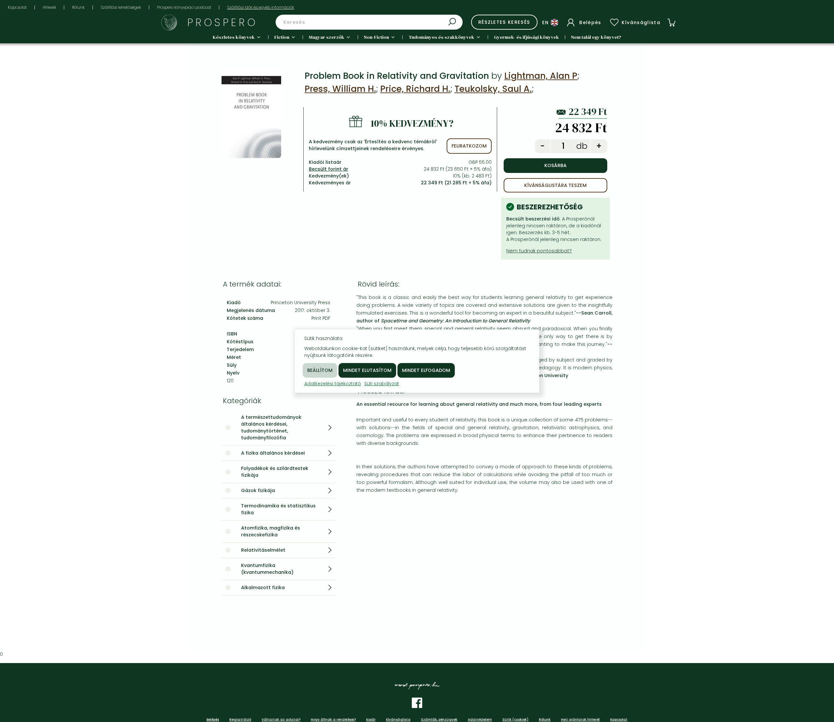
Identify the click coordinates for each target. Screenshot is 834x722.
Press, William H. (340, 89)
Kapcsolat (17, 7)
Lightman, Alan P (540, 76)
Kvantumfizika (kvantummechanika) (267, 568)
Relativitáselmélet (263, 550)
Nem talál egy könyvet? (596, 37)
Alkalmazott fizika (263, 587)
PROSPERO (222, 22)
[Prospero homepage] (169, 22)
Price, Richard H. (415, 89)
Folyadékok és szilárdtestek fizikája (274, 471)
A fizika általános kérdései (273, 453)
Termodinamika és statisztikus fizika (278, 509)
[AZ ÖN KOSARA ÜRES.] (671, 22)
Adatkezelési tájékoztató (332, 383)
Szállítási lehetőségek (121, 7)
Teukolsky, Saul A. (493, 89)
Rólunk (78, 7)
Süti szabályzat (381, 383)
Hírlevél (49, 7)
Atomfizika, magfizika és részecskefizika (270, 531)
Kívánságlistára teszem (555, 185)
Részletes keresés (504, 22)
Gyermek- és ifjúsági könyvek (526, 37)
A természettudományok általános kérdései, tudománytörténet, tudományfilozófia (271, 427)
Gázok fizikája (258, 490)
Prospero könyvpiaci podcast (184, 7)
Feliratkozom (469, 146)
